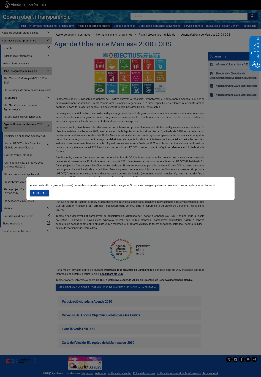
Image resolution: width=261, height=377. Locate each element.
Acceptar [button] (39, 193)
